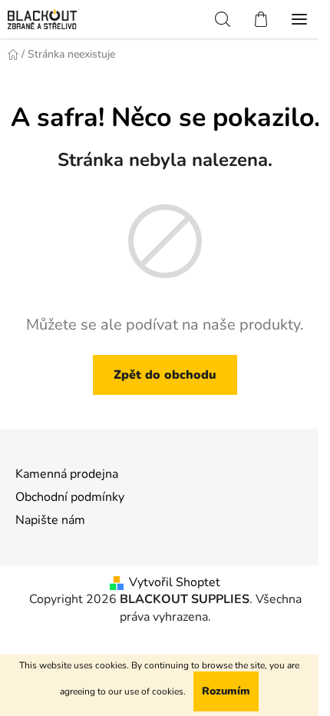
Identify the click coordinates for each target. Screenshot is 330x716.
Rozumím (226, 691)
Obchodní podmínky (69, 497)
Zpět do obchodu (165, 374)
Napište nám (50, 520)
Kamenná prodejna (66, 474)
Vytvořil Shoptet (174, 582)
